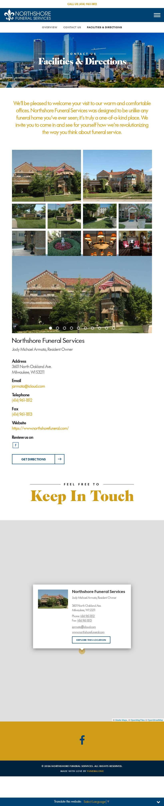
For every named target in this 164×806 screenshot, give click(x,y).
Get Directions (33, 459)
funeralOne (95, 771)
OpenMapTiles (138, 719)
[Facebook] (16, 445)
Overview (49, 27)
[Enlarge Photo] (46, 176)
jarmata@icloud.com (84, 627)
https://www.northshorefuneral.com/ (40, 428)
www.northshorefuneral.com (88, 632)
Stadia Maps (121, 719)
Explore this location (91, 639)
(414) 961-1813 (84, 620)
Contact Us (72, 27)
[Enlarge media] (82, 293)
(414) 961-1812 (88, 4)
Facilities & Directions (104, 27)
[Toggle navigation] (157, 15)
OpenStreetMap (155, 719)
